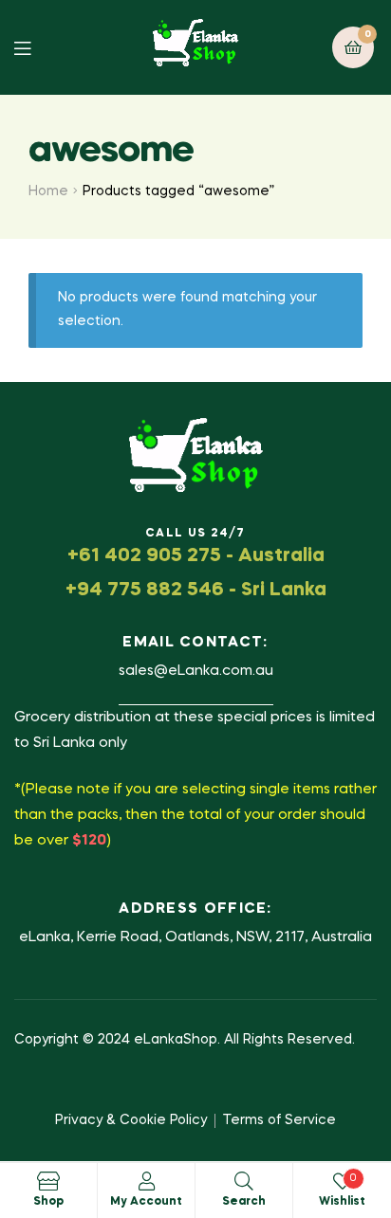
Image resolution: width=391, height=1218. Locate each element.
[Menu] (36, 47)
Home (48, 191)
